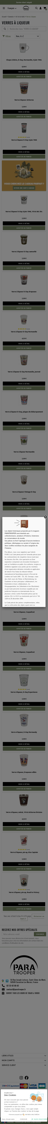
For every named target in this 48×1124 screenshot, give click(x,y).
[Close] (45, 517)
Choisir (23, 1119)
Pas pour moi (8, 1119)
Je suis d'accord (39, 1119)
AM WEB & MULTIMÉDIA (32, 1114)
